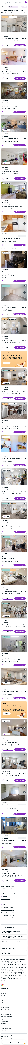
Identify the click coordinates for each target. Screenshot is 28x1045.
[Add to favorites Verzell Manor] (25, 252)
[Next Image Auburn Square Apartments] (24, 728)
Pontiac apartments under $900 (7, 912)
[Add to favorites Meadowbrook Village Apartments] (25, 370)
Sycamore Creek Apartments (11, 691)
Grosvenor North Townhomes (11, 38)
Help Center (3, 995)
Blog (2, 997)
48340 (12, 886)
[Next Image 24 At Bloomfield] (24, 610)
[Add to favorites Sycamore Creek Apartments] (25, 670)
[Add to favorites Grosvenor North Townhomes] (25, 17)
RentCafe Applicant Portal (6, 1014)
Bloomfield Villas (8, 658)
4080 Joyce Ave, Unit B (9, 873)
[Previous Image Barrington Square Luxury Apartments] (3, 761)
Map (7, 1042)
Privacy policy (4, 1023)
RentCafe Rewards (5, 1009)
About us (3, 990)
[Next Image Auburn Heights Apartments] (24, 123)
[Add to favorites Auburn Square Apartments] (25, 721)
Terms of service (4, 1021)
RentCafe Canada (5, 1007)
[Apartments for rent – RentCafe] (4, 985)
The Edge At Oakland (9, 491)
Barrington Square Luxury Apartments (13, 773)
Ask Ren (22, 1042)
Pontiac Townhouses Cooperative (12, 807)
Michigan (8, 886)
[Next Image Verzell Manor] (24, 259)
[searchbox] (16, 2)
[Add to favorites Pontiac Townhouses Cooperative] (25, 785)
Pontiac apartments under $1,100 (8, 918)
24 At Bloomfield (8, 624)
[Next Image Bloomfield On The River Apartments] (24, 443)
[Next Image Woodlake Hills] (24, 57)
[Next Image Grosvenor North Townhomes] (24, 23)
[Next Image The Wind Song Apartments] (24, 157)
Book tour (8, 45)
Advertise (3, 1000)
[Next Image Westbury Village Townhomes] (24, 577)
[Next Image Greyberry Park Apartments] (24, 292)
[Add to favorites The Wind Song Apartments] (25, 150)
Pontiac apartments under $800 (7, 910)
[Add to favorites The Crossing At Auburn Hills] (25, 83)
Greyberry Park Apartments (10, 307)
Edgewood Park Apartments (11, 205)
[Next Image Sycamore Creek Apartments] (24, 676)
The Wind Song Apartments (11, 171)
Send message (20, 45)
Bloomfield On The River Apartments (13, 458)
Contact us (3, 993)
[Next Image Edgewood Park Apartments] (24, 190)
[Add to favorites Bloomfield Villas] (25, 636)
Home (2, 886)
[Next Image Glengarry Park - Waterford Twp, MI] (24, 510)
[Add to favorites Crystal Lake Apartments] (25, 819)
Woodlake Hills (7, 71)
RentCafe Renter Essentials (7, 1012)
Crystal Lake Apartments (10, 840)
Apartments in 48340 (5, 899)
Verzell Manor (7, 274)
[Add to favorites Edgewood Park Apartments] (25, 183)
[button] (17, 7)
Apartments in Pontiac (5, 901)
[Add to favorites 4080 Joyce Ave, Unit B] (25, 852)
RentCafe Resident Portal (6, 1016)
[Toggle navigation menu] (2, 2)
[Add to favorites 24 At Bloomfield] (25, 603)
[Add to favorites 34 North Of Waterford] (25, 403)
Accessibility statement (6, 1028)
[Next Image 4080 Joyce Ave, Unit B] (24, 859)
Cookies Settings (4, 1030)
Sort (25, 12)
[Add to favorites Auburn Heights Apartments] (25, 117)
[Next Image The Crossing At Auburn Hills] (24, 90)
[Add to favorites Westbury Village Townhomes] (25, 570)
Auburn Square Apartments (11, 742)
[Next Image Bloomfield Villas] (24, 643)
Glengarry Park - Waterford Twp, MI (13, 525)
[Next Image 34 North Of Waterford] (24, 410)
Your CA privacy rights (5, 1026)
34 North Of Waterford (9, 425)
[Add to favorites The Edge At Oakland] (25, 470)
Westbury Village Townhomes (11, 591)
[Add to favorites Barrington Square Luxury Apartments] (25, 754)
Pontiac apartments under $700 (7, 907)
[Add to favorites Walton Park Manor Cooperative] (25, 216)
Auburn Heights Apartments (11, 138)
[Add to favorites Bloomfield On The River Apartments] (25, 437)
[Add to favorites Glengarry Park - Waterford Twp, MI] (25, 503)
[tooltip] (5, 36)
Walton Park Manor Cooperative (12, 238)
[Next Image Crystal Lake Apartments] (24, 825)
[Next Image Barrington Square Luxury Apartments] (24, 761)
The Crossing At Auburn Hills (11, 105)
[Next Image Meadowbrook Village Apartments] (24, 377)
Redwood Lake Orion (9, 558)
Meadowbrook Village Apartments (12, 391)
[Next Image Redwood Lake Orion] (24, 543)
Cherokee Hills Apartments (10, 340)
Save (13, 1042)
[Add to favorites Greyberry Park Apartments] (25, 286)
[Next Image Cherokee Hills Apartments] (24, 326)
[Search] (26, 2)
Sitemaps (3, 1002)
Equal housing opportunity (7, 1038)
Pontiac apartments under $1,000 (8, 915)
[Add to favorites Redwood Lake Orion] (25, 537)
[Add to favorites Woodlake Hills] (25, 50)
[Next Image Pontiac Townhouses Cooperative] (24, 792)
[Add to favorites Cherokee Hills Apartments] (25, 319)
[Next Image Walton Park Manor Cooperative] (24, 223)
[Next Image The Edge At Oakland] (24, 477)
